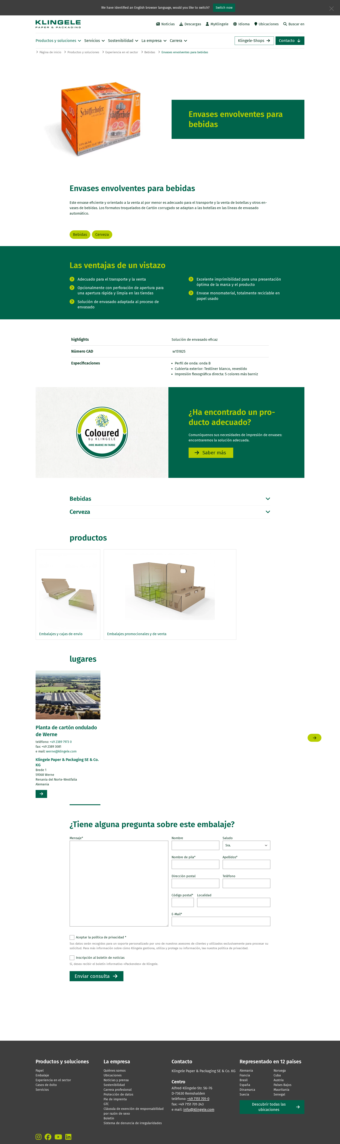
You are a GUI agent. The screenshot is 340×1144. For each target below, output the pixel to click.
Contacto (287, 40)
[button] (85, 804)
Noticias (168, 24)
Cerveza (102, 234)
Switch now (224, 8)
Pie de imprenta (115, 1099)
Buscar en (296, 24)
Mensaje (76, 838)
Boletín (109, 1118)
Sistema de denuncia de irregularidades (133, 1123)
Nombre (177, 838)
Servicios (42, 1090)
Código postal (182, 895)
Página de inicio (50, 52)
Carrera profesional (118, 1090)
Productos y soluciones (83, 52)
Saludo (228, 838)
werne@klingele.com (61, 751)
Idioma (244, 24)
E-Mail (177, 914)
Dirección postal (184, 876)
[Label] (38, 1137)
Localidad (204, 895)
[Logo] (76, 24)
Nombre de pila (184, 857)
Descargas (193, 24)
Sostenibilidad (114, 1085)
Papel (40, 1071)
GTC (106, 1104)
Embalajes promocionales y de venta (136, 634)
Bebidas (149, 52)
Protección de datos (118, 1094)
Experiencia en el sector (121, 52)
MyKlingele (219, 24)
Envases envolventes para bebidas (185, 52)
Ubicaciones (269, 24)
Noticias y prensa (116, 1080)
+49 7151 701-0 (198, 1099)
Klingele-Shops (251, 40)
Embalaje (42, 1075)
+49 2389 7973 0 (61, 742)
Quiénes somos (115, 1071)
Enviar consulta (92, 976)
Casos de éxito (46, 1085)
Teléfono (229, 876)
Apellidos (230, 857)
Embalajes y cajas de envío (61, 634)
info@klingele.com (198, 1109)
